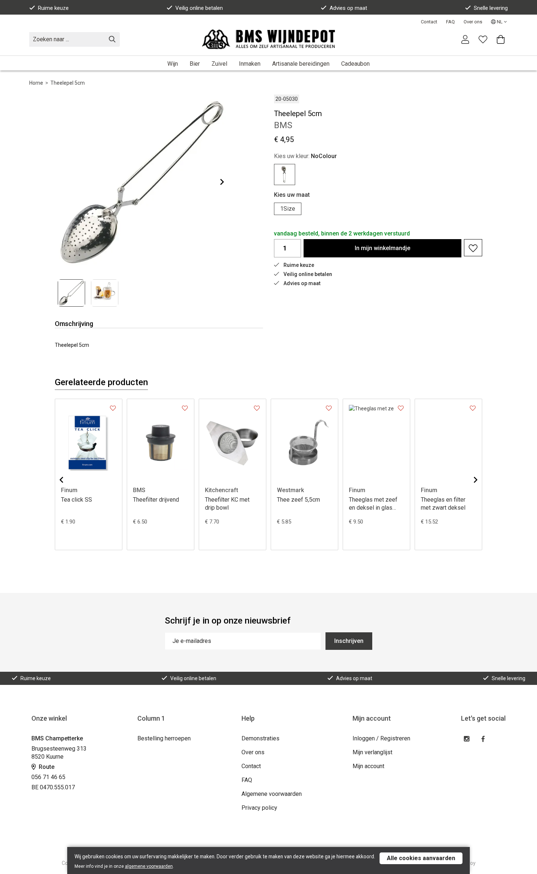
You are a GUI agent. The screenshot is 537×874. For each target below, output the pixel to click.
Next (216, 181)
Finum (69, 490)
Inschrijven (348, 640)
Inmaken (249, 63)
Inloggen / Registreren (381, 738)
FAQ (450, 21)
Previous (67, 479)
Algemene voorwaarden (271, 793)
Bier (195, 63)
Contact (429, 21)
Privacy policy (259, 807)
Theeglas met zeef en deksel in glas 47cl (373, 504)
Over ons (473, 21)
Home (36, 83)
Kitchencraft (221, 490)
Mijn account (368, 766)
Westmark (290, 490)
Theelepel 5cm (67, 83)
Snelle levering (491, 8)
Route (45, 766)
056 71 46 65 (48, 777)
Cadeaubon (355, 63)
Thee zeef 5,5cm (298, 499)
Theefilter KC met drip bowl (227, 503)
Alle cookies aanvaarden (421, 858)
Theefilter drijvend (156, 499)
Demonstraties (260, 738)
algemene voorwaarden (149, 866)
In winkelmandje (382, 248)
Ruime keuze (53, 8)
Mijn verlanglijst (372, 752)
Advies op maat (348, 8)
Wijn (172, 63)
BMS (139, 490)
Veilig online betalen (199, 8)
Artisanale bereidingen (301, 63)
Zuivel (219, 63)
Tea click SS (76, 499)
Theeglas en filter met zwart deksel (443, 503)
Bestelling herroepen (164, 738)
